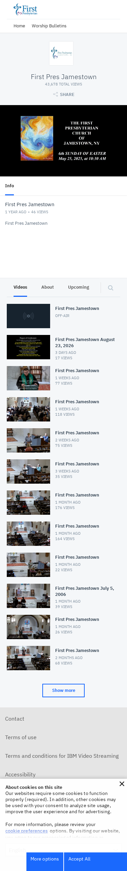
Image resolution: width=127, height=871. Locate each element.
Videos (20, 287)
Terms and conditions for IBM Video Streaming (62, 755)
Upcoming (78, 287)
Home (19, 26)
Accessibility (20, 774)
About (47, 287)
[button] (122, 783)
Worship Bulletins (49, 26)
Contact (14, 718)
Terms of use (21, 737)
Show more (63, 690)
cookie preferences (26, 831)
